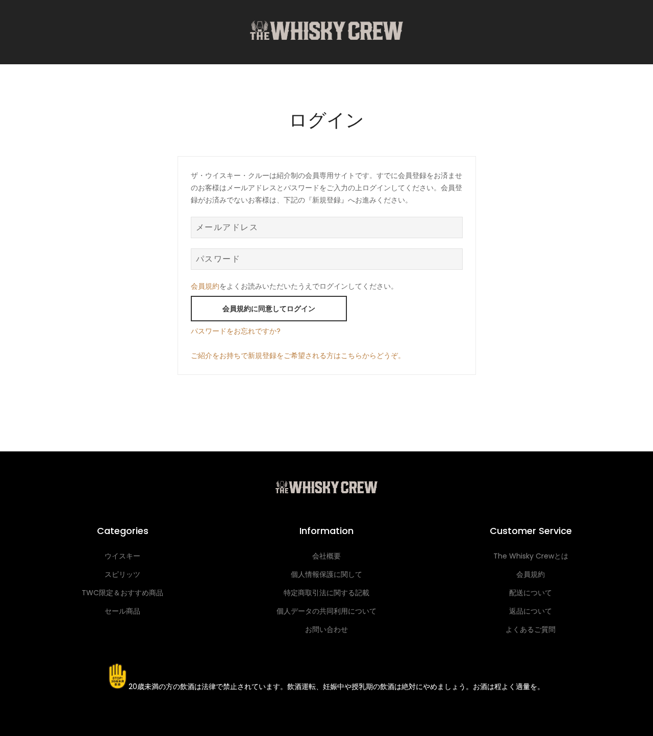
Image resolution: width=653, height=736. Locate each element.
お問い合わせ (326, 629)
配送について (530, 593)
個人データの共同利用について (326, 611)
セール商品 (122, 611)
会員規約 (205, 286)
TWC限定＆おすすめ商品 (122, 593)
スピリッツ (122, 574)
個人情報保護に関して (326, 574)
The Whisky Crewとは (530, 556)
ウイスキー (122, 556)
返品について (530, 611)
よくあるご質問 (531, 629)
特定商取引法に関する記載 (326, 593)
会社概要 (326, 556)
